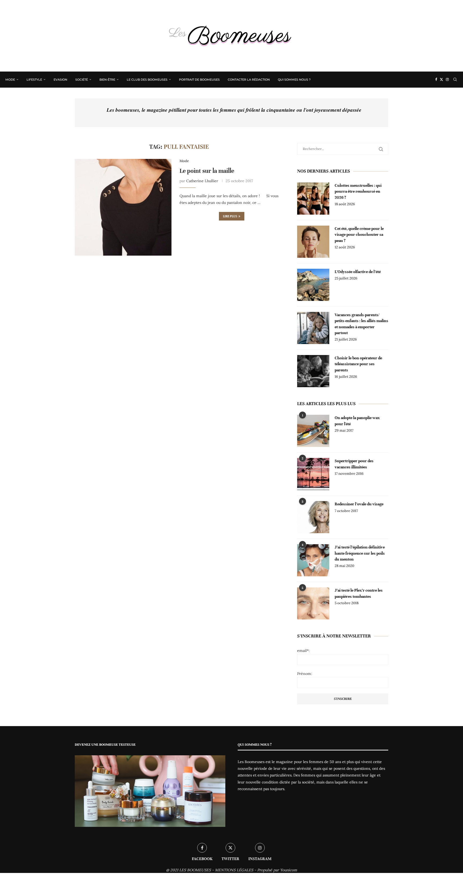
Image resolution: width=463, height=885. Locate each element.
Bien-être (107, 79)
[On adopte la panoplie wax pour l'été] (313, 431)
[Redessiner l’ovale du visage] (313, 517)
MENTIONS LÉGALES (234, 870)
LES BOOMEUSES (195, 870)
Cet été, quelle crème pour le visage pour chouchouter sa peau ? (359, 234)
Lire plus (230, 216)
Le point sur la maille (207, 170)
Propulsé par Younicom (277, 870)
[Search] (455, 79)
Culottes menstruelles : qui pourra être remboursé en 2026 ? (358, 191)
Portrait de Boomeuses (199, 79)
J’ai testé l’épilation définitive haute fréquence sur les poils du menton (360, 553)
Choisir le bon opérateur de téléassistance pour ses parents (358, 364)
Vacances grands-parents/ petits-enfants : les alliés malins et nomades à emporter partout (361, 323)
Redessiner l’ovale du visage (359, 504)
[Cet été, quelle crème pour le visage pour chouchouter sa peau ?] (313, 242)
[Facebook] (436, 79)
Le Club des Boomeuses (147, 79)
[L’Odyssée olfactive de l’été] (313, 285)
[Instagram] (447, 79)
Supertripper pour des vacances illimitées (354, 463)
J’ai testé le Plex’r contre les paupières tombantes (359, 593)
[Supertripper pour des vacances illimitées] (313, 474)
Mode (10, 79)
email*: (303, 650)
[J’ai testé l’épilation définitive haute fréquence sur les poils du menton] (313, 560)
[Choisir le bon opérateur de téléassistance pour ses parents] (313, 371)
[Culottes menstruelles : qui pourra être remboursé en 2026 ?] (313, 198)
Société (81, 79)
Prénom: (304, 673)
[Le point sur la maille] (123, 207)
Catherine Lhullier (202, 180)
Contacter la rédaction (249, 79)
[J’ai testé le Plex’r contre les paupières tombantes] (313, 603)
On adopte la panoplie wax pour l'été (357, 420)
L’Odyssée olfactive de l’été (358, 271)
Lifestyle (34, 79)
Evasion (60, 79)
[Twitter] (441, 79)
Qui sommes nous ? (294, 79)
